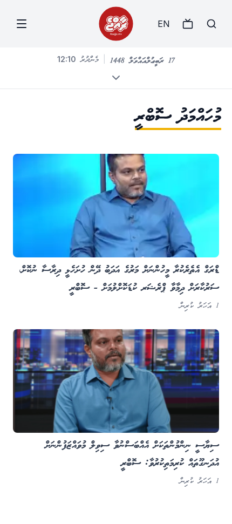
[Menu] (21, 24)
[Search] (211, 23)
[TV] (187, 23)
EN (163, 23)
